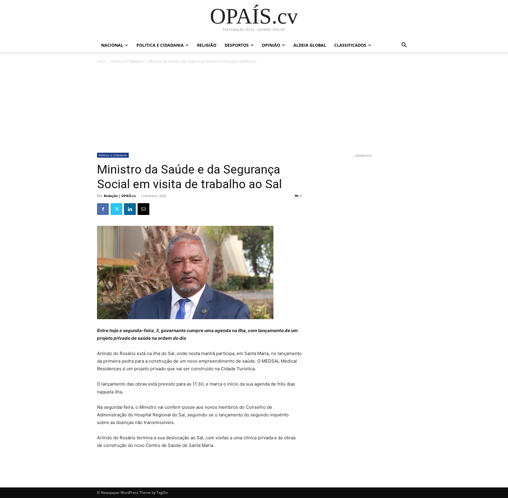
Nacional (112, 45)
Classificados (350, 45)
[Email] (143, 209)
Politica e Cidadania (160, 45)
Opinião (271, 45)
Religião (206, 45)
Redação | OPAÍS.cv (120, 196)
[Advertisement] (254, 109)
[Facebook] (103, 209)
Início (101, 61)
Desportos (237, 45)
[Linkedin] (130, 209)
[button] (404, 45)
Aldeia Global (309, 45)
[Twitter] (116, 209)
